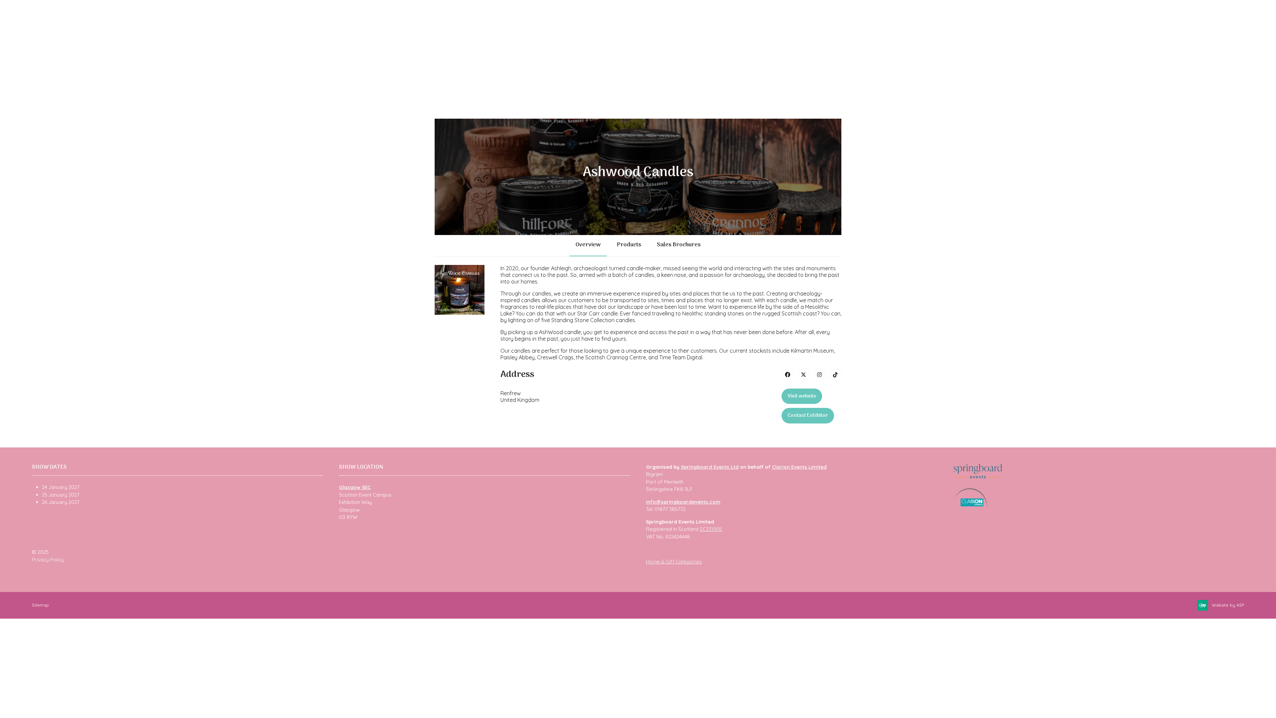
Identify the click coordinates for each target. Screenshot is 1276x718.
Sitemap (40, 605)
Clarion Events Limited (799, 467)
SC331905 (711, 529)
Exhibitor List (248, 50)
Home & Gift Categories (674, 561)
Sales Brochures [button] (678, 245)
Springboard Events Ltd (710, 467)
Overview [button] (588, 245)
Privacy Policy (48, 559)
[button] (802, 396)
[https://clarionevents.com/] (970, 506)
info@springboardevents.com (683, 502)
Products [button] (629, 245)
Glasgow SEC (355, 487)
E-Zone (408, 50)
